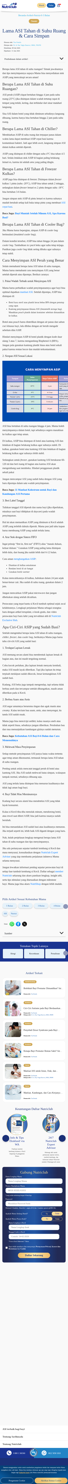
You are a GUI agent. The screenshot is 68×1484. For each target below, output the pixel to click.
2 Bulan (25, 1016)
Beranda (20, 15)
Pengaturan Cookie (17, 1481)
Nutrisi (37, 15)
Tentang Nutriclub (13, 1444)
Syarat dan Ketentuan (19, 1366)
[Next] (62, 1250)
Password (10, 1314)
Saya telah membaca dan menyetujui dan (34, 1365)
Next (65, 1016)
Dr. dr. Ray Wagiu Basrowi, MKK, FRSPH (32, 45)
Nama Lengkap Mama (15, 1291)
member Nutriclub (41, 977)
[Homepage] (10, 5)
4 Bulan (57, 1016)
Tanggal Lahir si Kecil (18, 1349)
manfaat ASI (51, 327)
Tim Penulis (21, 42)
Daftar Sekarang (34, 1373)
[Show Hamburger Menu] (65, 5)
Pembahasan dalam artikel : (19, 60)
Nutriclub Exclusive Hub (17, 688)
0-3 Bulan (47, 15)
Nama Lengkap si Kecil (19, 1340)
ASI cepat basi (46, 228)
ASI (5, 1024)
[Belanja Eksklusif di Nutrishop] (58, 5)
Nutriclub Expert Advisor (18, 958)
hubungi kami (61, 1470)
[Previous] (5, 1250)
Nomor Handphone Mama (17, 1301)
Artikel (29, 15)
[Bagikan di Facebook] (19, 1034)
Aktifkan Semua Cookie (51, 1481)
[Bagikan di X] (26, 1034)
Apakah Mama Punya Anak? (18, 1336)
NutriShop (43, 989)
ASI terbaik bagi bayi (15, 1429)
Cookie (36, 1366)
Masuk (40, 5)
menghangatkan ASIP (30, 623)
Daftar (50, 5)
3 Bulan (41, 1016)
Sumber (9, 1043)
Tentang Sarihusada (14, 1436)
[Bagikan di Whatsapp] (13, 1034)
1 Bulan (9, 1016)
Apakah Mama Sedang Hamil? (19, 1331)
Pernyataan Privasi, (51, 1364)
